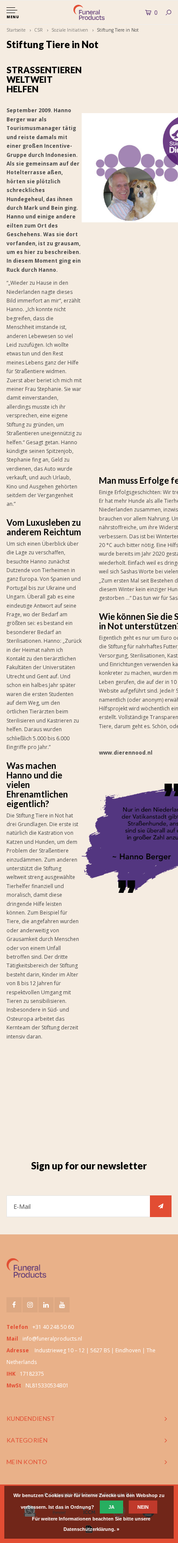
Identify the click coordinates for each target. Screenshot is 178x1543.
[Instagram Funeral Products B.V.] (30, 1304)
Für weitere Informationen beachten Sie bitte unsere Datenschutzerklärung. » (91, 1524)
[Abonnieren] (161, 1206)
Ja (111, 1507)
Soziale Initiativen (69, 30)
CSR (38, 30)
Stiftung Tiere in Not (118, 30)
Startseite (15, 30)
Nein (143, 1507)
